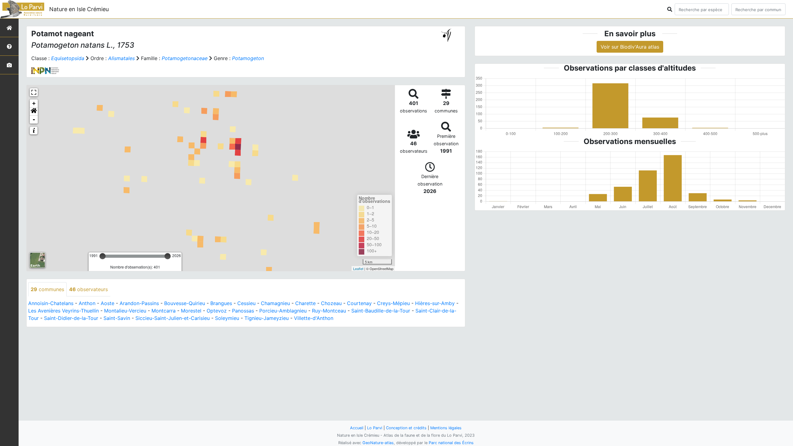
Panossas (243, 311)
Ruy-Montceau (329, 311)
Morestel (191, 311)
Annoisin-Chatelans (50, 303)
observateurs (88, 289)
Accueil (356, 428)
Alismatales (121, 58)
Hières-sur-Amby (435, 303)
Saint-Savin (116, 318)
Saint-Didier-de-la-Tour (71, 318)
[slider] (102, 256)
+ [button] (34, 103)
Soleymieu (227, 318)
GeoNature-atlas (378, 442)
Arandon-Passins (139, 303)
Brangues (221, 303)
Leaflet (358, 268)
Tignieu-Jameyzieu (266, 318)
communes (47, 289)
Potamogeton (248, 58)
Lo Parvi (374, 428)
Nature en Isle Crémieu (79, 9)
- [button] (34, 119)
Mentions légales (446, 428)
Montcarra (163, 311)
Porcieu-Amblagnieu (283, 311)
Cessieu (246, 303)
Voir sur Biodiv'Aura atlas (630, 47)
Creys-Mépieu (393, 303)
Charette (305, 303)
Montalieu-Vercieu (125, 311)
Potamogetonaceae (185, 58)
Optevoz (217, 311)
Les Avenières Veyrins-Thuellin (63, 311)
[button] (34, 111)
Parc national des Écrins (451, 442)
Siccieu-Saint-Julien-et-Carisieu (172, 318)
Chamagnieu (275, 303)
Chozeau (331, 303)
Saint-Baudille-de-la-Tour (380, 311)
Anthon (87, 303)
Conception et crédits (406, 428)
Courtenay (359, 303)
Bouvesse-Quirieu (184, 303)
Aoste (107, 303)
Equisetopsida (67, 58)
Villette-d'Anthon (313, 318)
